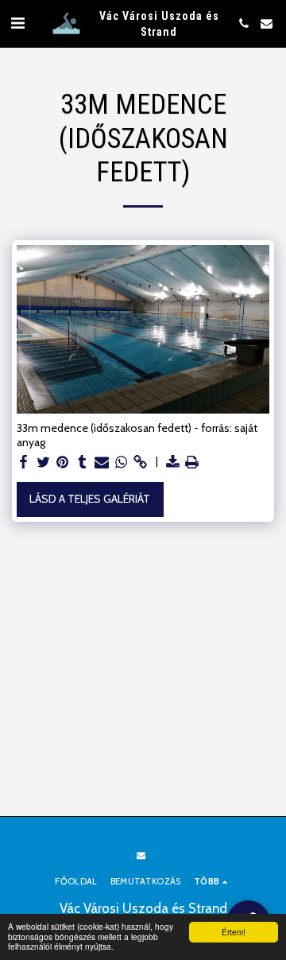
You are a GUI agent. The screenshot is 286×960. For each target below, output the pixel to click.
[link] (140, 462)
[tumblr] (82, 462)
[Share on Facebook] (24, 462)
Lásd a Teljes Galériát (89, 499)
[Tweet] (44, 462)
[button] (17, 23)
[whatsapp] (121, 462)
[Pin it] (63, 462)
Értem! (233, 932)
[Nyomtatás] (192, 462)
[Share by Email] (102, 462)
